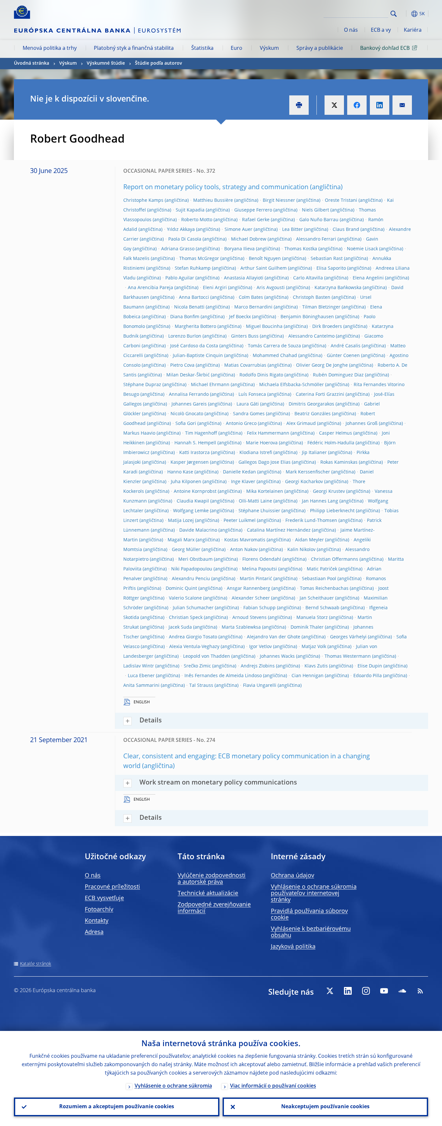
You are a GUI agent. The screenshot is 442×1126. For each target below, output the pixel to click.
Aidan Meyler (309, 540)
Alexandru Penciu (191, 579)
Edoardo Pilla (367, 676)
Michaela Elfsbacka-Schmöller (291, 385)
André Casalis (345, 346)
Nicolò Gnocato (187, 414)
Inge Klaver (243, 482)
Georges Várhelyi (348, 637)
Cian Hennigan (308, 676)
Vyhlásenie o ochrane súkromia (173, 1086)
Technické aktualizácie (208, 893)
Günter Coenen (343, 355)
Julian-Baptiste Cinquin (198, 355)
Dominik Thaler (307, 627)
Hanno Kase (180, 472)
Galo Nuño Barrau (318, 220)
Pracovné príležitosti (112, 887)
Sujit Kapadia (190, 210)
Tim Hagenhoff (201, 433)
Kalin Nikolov (301, 549)
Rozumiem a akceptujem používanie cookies (116, 1107)
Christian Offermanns (334, 559)
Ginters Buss (245, 336)
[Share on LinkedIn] (379, 105)
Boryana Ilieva (239, 249)
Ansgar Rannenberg (248, 588)
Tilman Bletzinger (321, 307)
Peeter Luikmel (240, 520)
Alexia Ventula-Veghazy (194, 646)
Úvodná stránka (31, 63)
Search (393, 13)
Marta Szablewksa (241, 627)
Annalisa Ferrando (189, 394)
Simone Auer (238, 229)
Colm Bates (251, 297)
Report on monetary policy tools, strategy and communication (215, 187)
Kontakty (96, 921)
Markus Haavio (139, 433)
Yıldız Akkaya (181, 229)
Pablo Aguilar (179, 278)
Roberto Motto (196, 220)
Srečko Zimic (197, 666)
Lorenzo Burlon (184, 336)
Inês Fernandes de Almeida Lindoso (223, 676)
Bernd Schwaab (322, 608)
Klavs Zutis (316, 666)
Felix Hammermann (268, 433)
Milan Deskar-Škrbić (188, 375)
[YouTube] (384, 991)
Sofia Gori (185, 423)
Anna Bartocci (194, 297)
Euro (236, 48)
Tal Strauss (201, 685)
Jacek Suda (180, 627)
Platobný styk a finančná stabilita (134, 48)
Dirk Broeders (327, 326)
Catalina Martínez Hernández (279, 530)
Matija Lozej (181, 520)
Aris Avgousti (271, 288)
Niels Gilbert (315, 210)
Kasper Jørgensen (190, 462)
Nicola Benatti (189, 307)
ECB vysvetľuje (104, 898)
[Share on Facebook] (357, 105)
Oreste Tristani (341, 200)
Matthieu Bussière (213, 200)
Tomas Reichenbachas (324, 588)
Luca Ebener (141, 676)
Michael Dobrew (248, 239)
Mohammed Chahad (275, 355)
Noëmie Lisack (362, 249)
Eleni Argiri (215, 288)
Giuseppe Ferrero (253, 210)
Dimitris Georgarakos (311, 404)
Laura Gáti (248, 404)
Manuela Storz (312, 617)
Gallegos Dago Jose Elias (264, 462)
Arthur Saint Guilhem (263, 268)
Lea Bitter (292, 229)
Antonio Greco (241, 423)
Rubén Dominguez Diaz (338, 375)
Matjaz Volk (314, 646)
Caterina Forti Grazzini (320, 394)
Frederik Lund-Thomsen (311, 520)
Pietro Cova (182, 365)
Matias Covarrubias (245, 365)
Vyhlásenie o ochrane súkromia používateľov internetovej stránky (314, 893)
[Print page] (299, 105)
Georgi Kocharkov (304, 482)
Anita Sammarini (141, 685)
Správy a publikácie (319, 48)
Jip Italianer (314, 452)
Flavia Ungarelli (259, 685)
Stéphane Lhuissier (259, 511)
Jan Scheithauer (317, 598)
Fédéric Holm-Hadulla (330, 443)
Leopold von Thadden (206, 656)
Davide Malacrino (198, 530)
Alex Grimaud (301, 423)
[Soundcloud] (402, 991)
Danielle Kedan (239, 472)
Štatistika (202, 48)
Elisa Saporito (331, 268)
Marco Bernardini (253, 307)
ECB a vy (381, 30)
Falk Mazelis (136, 258)
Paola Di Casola (184, 239)
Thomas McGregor (199, 258)
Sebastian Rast (327, 258)
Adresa (94, 932)
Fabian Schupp (259, 608)
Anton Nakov (244, 549)
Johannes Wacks (277, 656)
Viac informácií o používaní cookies (273, 1086)
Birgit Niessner (279, 200)
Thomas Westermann (348, 656)
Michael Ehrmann (210, 385)
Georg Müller (186, 549)
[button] (405, 13)
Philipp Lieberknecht (332, 511)
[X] (329, 991)
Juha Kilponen (186, 482)
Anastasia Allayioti (243, 278)
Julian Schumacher (193, 608)
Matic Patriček (322, 569)
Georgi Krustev (329, 491)
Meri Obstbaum (195, 559)
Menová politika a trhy (50, 48)
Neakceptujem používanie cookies (325, 1107)
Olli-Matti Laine (255, 501)
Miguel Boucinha (264, 326)
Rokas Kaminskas (339, 462)
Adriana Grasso (177, 249)
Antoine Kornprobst (195, 491)
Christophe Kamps (143, 200)
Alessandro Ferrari (316, 239)
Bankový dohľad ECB (385, 48)
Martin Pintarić (256, 579)
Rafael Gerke (256, 220)
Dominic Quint (181, 588)
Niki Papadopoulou (191, 569)
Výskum (269, 48)
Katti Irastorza (194, 452)
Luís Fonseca (252, 394)
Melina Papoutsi (259, 569)
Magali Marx (181, 540)
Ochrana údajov (292, 876)
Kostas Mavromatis (244, 540)
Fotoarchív (99, 910)
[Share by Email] (402, 105)
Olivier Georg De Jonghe (322, 365)
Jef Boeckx (240, 317)
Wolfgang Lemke (191, 511)
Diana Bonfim (184, 317)
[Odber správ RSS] (420, 991)
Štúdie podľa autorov (158, 63)
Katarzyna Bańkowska (338, 288)
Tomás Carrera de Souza (274, 346)
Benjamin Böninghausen (307, 317)
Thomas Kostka (300, 249)
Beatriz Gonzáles (312, 414)
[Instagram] (366, 991)
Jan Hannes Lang (320, 501)
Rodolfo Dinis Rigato (261, 375)
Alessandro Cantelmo (311, 336)
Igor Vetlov (260, 646)
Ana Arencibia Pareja (150, 288)
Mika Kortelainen (264, 491)
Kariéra (413, 30)
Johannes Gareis (189, 404)
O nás (351, 30)
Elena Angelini (368, 278)
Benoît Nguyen (265, 258)
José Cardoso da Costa (194, 346)
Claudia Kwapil (193, 501)
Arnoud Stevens (249, 617)
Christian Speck (186, 617)
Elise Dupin (370, 666)
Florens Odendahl (261, 559)
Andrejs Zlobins (258, 666)
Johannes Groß (362, 423)
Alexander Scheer (251, 598)
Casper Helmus (335, 433)
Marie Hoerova (262, 443)
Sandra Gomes (249, 414)
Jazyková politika (293, 947)
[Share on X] (334, 105)
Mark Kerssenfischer (308, 472)
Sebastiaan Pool (319, 579)
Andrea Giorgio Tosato (193, 637)
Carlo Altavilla (308, 278)
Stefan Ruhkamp (193, 268)
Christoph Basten (311, 297)
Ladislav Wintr (138, 666)
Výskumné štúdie (106, 63)
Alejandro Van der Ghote (273, 637)
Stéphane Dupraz (142, 385)
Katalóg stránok (35, 964)
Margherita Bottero (195, 326)
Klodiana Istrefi (255, 452)
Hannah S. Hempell (195, 443)
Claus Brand (346, 229)
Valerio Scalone (185, 598)
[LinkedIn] (348, 991)
